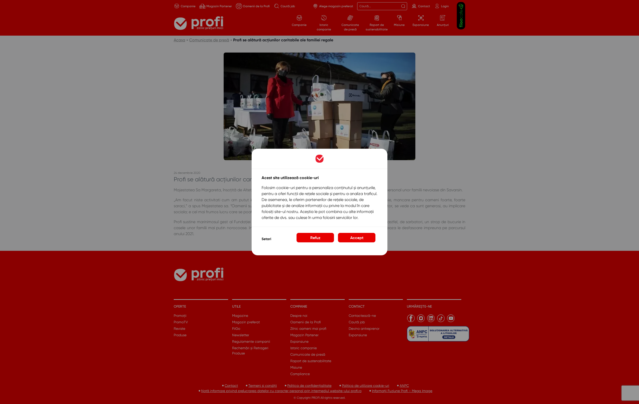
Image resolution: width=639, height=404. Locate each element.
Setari (266, 239)
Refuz (315, 237)
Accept (356, 237)
